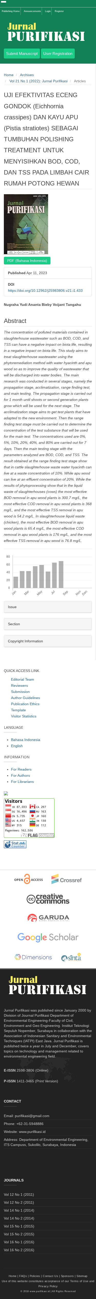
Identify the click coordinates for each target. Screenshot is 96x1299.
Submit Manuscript (22, 53)
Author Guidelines (25, 698)
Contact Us (50, 1276)
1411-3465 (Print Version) (37, 1081)
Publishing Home (11, 11)
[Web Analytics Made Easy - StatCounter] (15, 844)
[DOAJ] (28, 879)
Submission (20, 692)
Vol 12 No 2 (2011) (19, 1202)
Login (48, 11)
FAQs (23, 1276)
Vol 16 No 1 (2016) (19, 1242)
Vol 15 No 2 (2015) (19, 1234)
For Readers (21, 769)
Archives (27, 75)
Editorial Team (22, 679)
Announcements (32, 11)
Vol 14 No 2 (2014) (19, 1218)
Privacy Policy (48, 1286)
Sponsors (67, 1276)
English (17, 746)
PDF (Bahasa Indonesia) (27, 261)
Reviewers (19, 685)
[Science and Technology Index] (71, 958)
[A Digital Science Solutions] (33, 958)
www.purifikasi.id (40, 1291)
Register (59, 11)
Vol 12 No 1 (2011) (19, 1194)
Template (18, 710)
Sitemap (82, 1276)
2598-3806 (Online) (32, 1070)
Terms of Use (79, 1281)
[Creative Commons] (48, 899)
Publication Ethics (25, 704)
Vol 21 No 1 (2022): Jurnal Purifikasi (38, 81)
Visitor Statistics (23, 716)
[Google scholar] (47, 938)
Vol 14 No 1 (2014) (19, 1210)
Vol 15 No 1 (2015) (19, 1226)
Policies (35, 1276)
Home (9, 75)
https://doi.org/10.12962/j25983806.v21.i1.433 (45, 290)
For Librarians (22, 782)
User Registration (57, 53)
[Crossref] (66, 879)
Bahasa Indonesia (25, 740)
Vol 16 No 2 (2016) (19, 1250)
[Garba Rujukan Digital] (48, 918)
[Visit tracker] (6, 793)
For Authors (20, 775)
